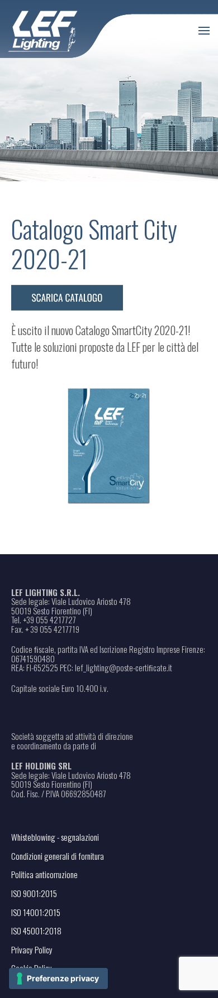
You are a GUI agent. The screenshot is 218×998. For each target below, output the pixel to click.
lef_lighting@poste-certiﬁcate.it (123, 667)
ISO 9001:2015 (34, 893)
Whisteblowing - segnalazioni (55, 837)
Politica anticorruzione (44, 874)
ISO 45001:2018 (36, 930)
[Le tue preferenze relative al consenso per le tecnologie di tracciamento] (58, 978)
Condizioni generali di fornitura (57, 856)
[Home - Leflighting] (65, 29)
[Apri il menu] (204, 31)
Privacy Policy (32, 949)
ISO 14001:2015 (35, 912)
